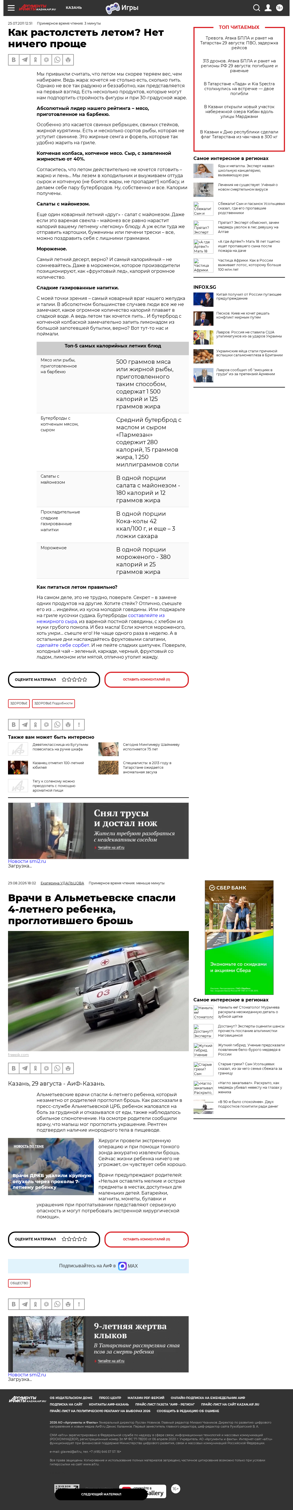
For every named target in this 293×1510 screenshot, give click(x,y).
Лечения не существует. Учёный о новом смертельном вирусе (248, 187)
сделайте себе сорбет (63, 645)
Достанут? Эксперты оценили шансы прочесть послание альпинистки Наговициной (251, 1030)
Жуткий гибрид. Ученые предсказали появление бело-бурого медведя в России (251, 1049)
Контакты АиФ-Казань (109, 1404)
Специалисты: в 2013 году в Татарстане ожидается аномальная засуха (147, 767)
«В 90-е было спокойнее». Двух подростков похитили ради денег (248, 1104)
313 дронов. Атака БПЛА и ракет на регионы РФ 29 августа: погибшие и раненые (239, 66)
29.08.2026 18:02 (22, 883)
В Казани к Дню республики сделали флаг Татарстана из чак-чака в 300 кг (239, 134)
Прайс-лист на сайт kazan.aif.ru (230, 1404)
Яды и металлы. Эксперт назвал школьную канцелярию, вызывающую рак (246, 170)
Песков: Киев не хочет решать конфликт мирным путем (243, 315)
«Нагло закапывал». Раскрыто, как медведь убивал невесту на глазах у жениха (250, 1087)
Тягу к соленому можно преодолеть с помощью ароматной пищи (54, 785)
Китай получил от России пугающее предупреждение (248, 296)
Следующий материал (101, 1494)
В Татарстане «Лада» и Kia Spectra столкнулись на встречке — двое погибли (239, 89)
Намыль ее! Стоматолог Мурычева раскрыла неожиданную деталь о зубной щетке (249, 1012)
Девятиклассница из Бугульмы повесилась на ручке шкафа (60, 746)
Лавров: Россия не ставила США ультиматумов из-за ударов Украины (249, 334)
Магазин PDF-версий (146, 1398)
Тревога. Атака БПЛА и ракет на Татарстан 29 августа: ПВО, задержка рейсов (239, 43)
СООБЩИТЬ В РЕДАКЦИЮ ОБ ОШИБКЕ (188, 1411)
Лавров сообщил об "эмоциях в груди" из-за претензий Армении (245, 372)
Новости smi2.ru (27, 861)
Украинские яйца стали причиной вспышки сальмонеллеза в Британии (249, 353)
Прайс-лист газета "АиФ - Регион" (165, 1404)
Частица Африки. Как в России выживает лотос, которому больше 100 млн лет (249, 265)
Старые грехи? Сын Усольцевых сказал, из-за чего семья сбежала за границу (250, 1068)
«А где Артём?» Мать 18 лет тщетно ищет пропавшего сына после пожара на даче (249, 246)
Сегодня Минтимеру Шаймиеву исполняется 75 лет (151, 746)
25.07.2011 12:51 (20, 23)
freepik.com (18, 1055)
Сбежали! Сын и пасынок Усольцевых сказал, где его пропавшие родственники (251, 208)
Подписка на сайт (66, 1404)
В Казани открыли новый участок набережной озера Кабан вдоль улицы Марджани (239, 111)
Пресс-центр (110, 1398)
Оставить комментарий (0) (146, 679)
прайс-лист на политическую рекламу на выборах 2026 (100, 1411)
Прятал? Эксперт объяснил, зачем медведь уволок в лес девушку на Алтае (248, 227)
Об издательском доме (71, 1398)
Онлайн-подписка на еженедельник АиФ (208, 1398)
